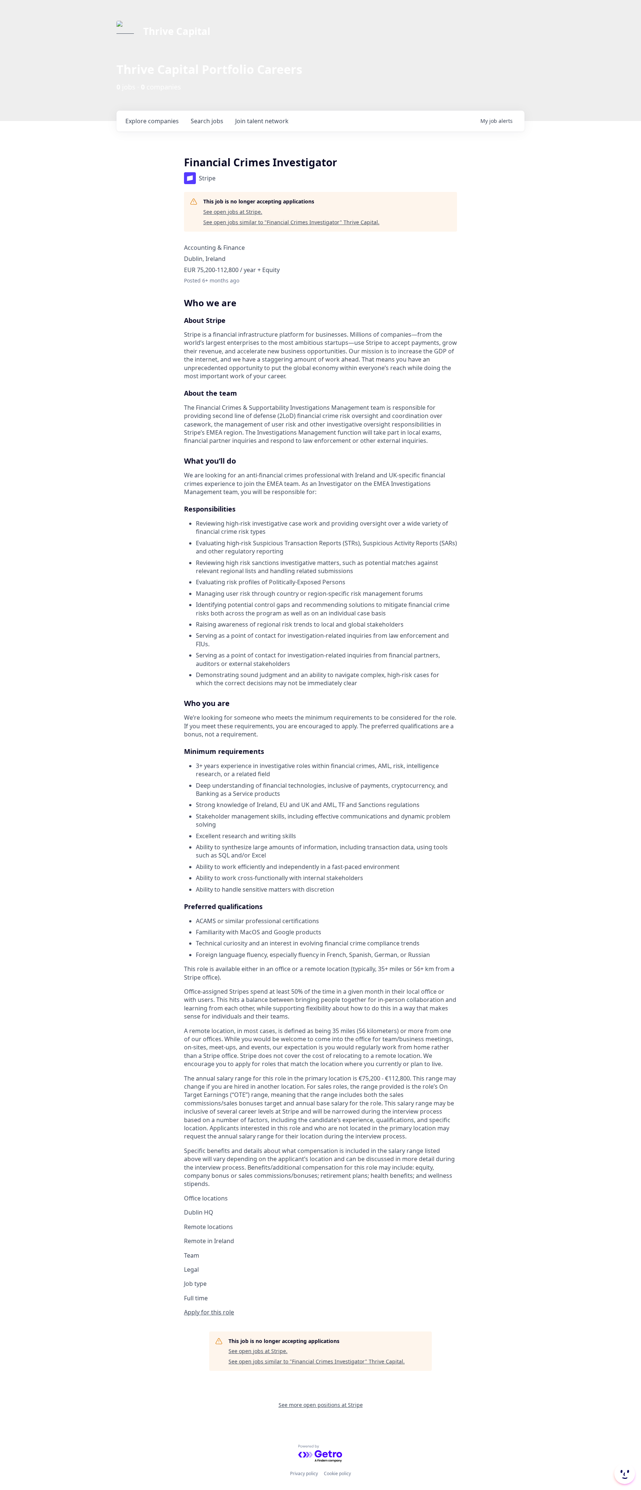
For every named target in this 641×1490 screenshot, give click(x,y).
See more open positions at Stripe (321, 1404)
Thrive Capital (176, 31)
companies (152, 121)
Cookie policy (337, 1473)
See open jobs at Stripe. (232, 211)
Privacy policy (304, 1473)
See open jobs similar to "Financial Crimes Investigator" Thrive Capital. (291, 222)
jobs (207, 121)
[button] (624, 1473)
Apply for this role (209, 1312)
